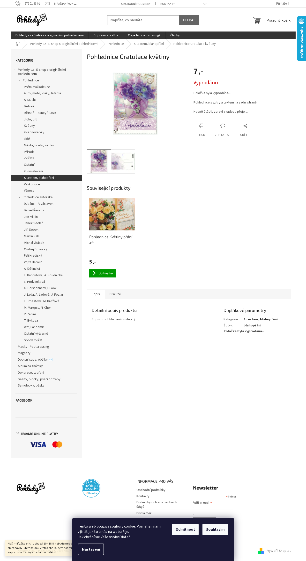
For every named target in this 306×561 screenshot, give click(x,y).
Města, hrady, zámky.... (40, 145)
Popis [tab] (96, 294)
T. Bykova (31, 320)
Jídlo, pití (30, 119)
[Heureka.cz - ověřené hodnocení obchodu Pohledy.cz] (91, 488)
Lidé (27, 138)
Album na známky (30, 366)
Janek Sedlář (33, 223)
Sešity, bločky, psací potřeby (39, 379)
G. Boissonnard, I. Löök (40, 288)
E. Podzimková (34, 281)
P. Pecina (30, 314)
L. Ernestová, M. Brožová (41, 301)
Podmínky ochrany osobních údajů (156, 504)
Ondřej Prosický (35, 249)
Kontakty (167, 4)
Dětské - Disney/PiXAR (40, 113)
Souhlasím (215, 529)
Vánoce (29, 190)
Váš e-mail (202, 503)
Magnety (24, 353)
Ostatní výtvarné (36, 333)
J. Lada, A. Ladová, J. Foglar (43, 294)
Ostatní (29, 164)
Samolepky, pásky (31, 385)
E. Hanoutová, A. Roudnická (43, 275)
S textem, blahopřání (39, 177)
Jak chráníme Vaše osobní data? (104, 537)
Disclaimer (143, 513)
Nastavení (91, 549)
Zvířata (29, 158)
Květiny (29, 125)
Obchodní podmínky (136, 4)
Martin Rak (31, 236)
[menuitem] (50, 35)
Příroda (29, 152)
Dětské (29, 106)
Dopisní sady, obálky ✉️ (35, 359)
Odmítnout (185, 529)
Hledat (189, 20)
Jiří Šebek (31, 229)
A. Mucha (30, 99)
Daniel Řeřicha (34, 210)
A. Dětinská (32, 268)
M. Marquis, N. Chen (38, 307)
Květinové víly (34, 132)
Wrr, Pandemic (34, 327)
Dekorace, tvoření (31, 372)
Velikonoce (32, 184)
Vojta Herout (33, 262)
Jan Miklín (31, 216)
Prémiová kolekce (37, 87)
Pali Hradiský (33, 255)
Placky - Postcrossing (33, 346)
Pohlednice (31, 80)
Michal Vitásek (34, 242)
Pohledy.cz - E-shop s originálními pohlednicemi (42, 71)
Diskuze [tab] (115, 294)
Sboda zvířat (33, 340)
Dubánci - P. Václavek (38, 203)
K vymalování (33, 171)
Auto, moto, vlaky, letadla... (43, 93)
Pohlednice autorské (38, 197)
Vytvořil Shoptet (279, 551)
